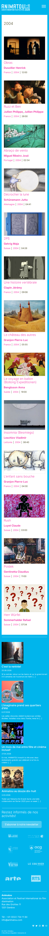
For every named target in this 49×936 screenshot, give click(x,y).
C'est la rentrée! (11, 666)
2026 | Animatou (8, 931)
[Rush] (24, 506)
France (7, 72)
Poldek (9, 566)
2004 (16, 72)
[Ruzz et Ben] (24, 92)
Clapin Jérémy (13, 287)
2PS (7, 238)
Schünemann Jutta (16, 199)
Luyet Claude (12, 525)
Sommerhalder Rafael (17, 620)
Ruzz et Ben (12, 106)
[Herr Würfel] (24, 598)
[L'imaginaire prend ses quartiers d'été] (12, 692)
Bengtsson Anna (14, 387)
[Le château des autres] (24, 316)
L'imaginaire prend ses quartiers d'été (21, 707)
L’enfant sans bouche (19, 476)
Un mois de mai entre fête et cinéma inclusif (24, 748)
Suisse (7, 248)
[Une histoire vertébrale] (24, 268)
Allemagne (9, 204)
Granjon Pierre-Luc (16, 340)
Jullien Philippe (13, 111)
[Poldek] (24, 551)
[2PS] (24, 224)
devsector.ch (22, 933)
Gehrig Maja (11, 243)
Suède (7, 392)
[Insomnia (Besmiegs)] (24, 415)
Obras (8, 63)
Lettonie (8, 442)
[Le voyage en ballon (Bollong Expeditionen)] (24, 364)
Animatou (16, 7)
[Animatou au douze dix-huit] (12, 777)
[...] (34, 677)
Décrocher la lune (16, 194)
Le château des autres (20, 335)
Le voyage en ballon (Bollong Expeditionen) (20, 380)
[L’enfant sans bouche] (24, 462)
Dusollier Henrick (15, 67)
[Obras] (24, 48)
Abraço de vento (16, 150)
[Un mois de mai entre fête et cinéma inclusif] (12, 733)
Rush (7, 520)
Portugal (8, 160)
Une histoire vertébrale (20, 282)
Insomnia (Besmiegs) (19, 432)
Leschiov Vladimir (15, 437)
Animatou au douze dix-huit (19, 791)
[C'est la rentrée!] (12, 653)
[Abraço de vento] (24, 136)
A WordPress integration (9, 933)
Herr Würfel (12, 615)
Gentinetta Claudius (16, 571)
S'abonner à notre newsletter (21, 824)
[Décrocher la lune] (24, 180)
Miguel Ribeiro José (16, 155)
